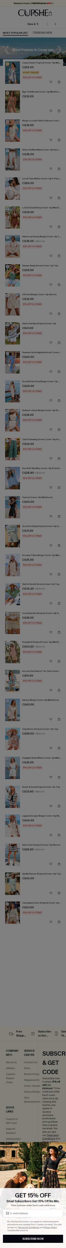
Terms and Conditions (28, 1227)
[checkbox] (4, 1221)
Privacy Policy (50, 1227)
